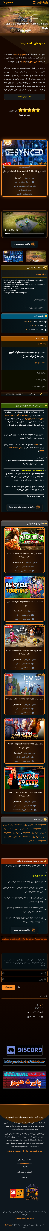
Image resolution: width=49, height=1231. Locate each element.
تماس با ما (24, 1166)
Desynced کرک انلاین (37, 824)
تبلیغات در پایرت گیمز (24, 1172)
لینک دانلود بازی (39, 363)
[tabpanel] (24, 286)
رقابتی (23, 61)
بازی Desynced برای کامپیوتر (15, 824)
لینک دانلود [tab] (42, 343)
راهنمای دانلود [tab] (41, 379)
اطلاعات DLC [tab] (41, 373)
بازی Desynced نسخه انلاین (33, 828)
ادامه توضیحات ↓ (24, 96)
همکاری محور (35, 61)
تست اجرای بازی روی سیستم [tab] (35, 307)
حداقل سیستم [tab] (41, 274)
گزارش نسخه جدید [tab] (39, 386)
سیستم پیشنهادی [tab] (40, 299)
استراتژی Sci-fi (19, 54)
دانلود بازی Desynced (30, 832)
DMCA (24, 1177)
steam (36, 444)
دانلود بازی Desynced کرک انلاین (26, 836)
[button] (34, 2)
